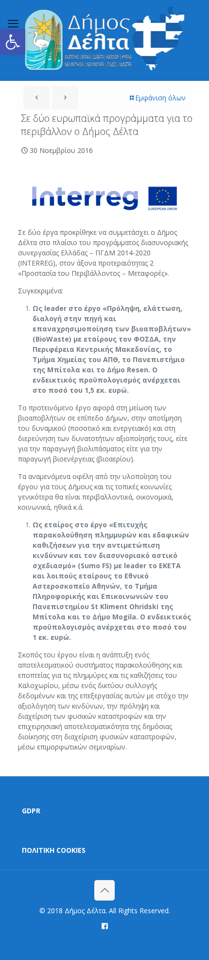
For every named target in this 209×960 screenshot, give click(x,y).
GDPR (31, 810)
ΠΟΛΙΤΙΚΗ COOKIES (54, 850)
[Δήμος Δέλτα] (104, 40)
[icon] (104, 925)
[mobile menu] (13, 23)
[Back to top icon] (104, 890)
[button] (12, 42)
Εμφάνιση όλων (160, 97)
